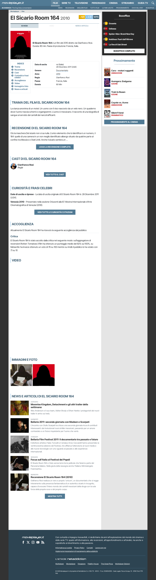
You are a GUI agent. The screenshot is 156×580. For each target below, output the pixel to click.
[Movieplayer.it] (13, 3)
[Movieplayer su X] (28, 542)
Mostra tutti (55, 496)
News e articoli (21, 89)
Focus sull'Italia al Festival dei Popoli (50, 459)
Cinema (113, 3)
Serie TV (66, 3)
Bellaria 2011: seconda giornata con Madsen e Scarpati (60, 421)
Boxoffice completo (124, 51)
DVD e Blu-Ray (137, 8)
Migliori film (82, 8)
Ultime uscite (107, 8)
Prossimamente (122, 8)
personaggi (98, 3)
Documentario (62, 70)
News (60, 8)
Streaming (128, 3)
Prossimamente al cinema (124, 122)
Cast (17, 72)
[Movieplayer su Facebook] (23, 542)
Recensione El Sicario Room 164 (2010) (52, 477)
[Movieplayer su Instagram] (33, 542)
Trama (17, 67)
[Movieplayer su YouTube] (37, 542)
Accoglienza (20, 80)
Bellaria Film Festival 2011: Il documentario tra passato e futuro (64, 439)
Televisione (81, 3)
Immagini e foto (21, 86)
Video (17, 83)
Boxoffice (150, 8)
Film (55, 3)
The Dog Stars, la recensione (21, 8)
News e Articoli (81, 26)
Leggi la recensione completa (55, 147)
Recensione (20, 69)
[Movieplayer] (33, 537)
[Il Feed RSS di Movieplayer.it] (42, 542)
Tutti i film (94, 8)
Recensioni (69, 8)
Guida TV (143, 3)
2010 (58, 74)
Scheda (24, 26)
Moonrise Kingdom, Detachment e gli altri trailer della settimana (59, 406)
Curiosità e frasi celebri (22, 76)
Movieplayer (14, 11)
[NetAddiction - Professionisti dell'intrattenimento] (76, 559)
